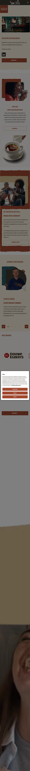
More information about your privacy (16, 385)
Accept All (15, 396)
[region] (15, 385)
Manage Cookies (15, 389)
